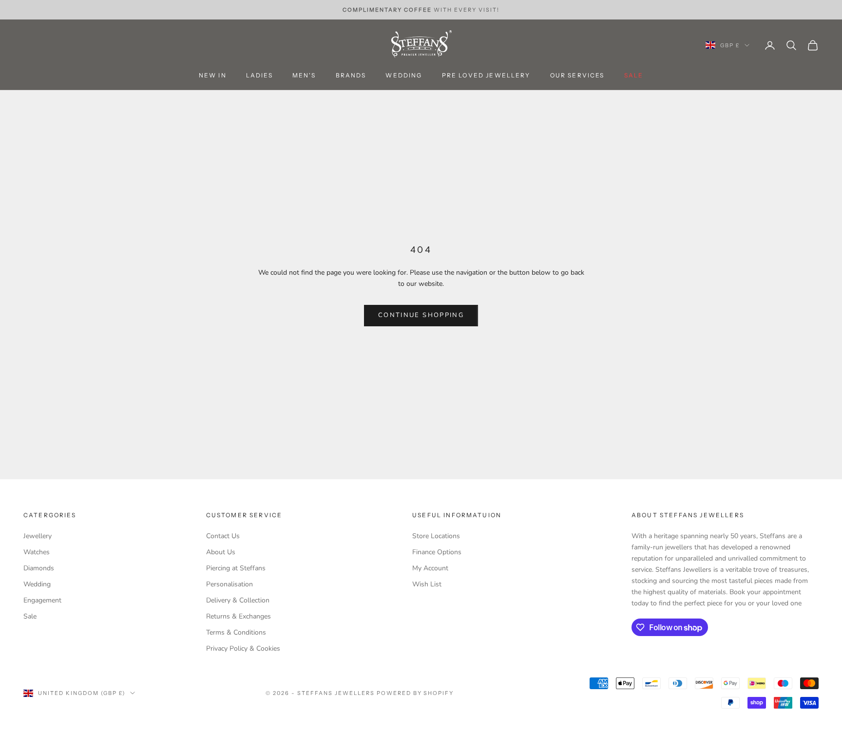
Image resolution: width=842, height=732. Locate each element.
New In (213, 75)
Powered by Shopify (415, 693)
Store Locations (436, 536)
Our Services (577, 75)
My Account (430, 568)
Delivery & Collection (237, 600)
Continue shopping (421, 315)
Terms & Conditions (236, 632)
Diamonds (38, 568)
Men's (304, 75)
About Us (220, 552)
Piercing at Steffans (236, 568)
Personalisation (229, 584)
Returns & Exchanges (238, 616)
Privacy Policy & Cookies (243, 648)
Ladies (259, 75)
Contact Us (223, 536)
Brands (351, 75)
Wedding (403, 75)
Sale (30, 616)
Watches (36, 552)
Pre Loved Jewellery (486, 75)
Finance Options (436, 552)
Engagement (42, 600)
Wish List (426, 584)
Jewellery (37, 536)
